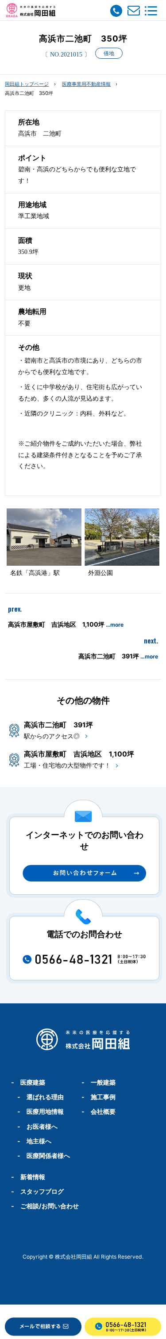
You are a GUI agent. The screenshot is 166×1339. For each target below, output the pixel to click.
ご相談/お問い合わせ (49, 1206)
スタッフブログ (42, 1191)
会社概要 (103, 1111)
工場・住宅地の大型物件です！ (67, 765)
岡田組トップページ (27, 84)
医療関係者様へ (48, 1155)
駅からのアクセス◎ (52, 736)
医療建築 (32, 1082)
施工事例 (103, 1097)
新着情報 (32, 1176)
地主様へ (39, 1141)
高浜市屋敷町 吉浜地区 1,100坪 (66, 624)
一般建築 (103, 1082)
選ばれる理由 (45, 1097)
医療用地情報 (45, 1111)
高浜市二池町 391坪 (118, 656)
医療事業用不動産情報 (86, 84)
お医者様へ (42, 1126)
